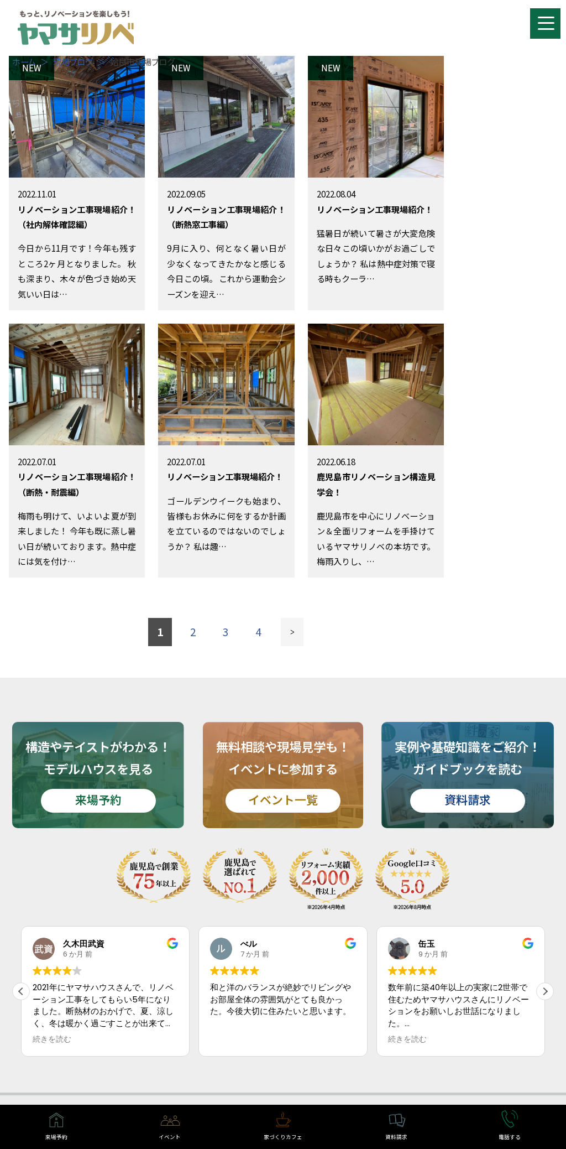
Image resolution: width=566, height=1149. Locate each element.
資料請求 (396, 1137)
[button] (545, 991)
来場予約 (56, 1137)
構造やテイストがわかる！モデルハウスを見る (98, 772)
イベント (170, 1137)
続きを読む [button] (229, 1039)
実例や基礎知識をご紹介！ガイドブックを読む (468, 772)
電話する (510, 1137)
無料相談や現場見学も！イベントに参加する (283, 772)
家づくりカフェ (283, 1137)
